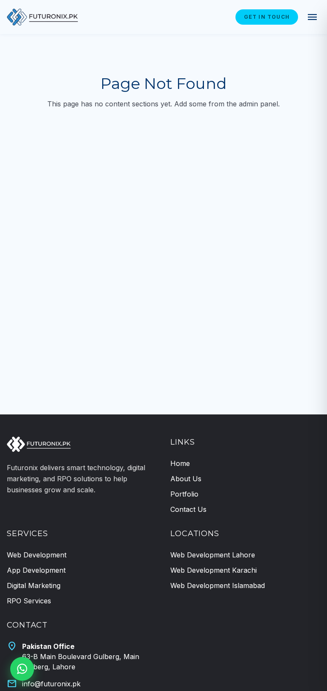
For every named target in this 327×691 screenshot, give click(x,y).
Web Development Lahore (212, 555)
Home (180, 463)
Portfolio (184, 494)
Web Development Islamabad (217, 585)
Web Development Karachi (213, 570)
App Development (36, 570)
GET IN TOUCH (267, 17)
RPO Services (29, 601)
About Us (185, 478)
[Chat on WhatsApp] (22, 669)
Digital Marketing (33, 585)
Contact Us (188, 509)
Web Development (36, 555)
